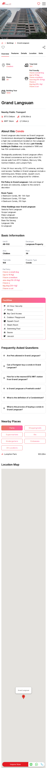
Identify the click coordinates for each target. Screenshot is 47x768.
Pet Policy (6, 269)
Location (32, 53)
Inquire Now (15, 764)
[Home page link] (2, 43)
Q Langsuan (6, 226)
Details (24, 53)
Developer (30, 241)
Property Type (31, 260)
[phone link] (42, 764)
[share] (44, 47)
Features (15, 53)
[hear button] (3, 47)
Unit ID (5, 241)
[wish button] (39, 3)
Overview (5, 54)
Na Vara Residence (9, 218)
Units (41, 53)
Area (4, 251)
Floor (28, 251)
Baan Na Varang (8, 220)
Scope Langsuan (8, 212)
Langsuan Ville (7, 223)
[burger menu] (44, 4)
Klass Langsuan (8, 215)
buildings (10, 43)
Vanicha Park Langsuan (11, 209)
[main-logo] (6, 3)
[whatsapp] (36, 764)
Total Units (7, 260)
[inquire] (31, 764)
